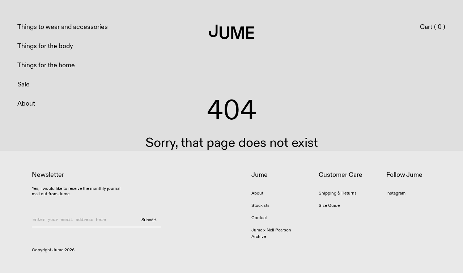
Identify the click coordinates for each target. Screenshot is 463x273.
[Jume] (231, 32)
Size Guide (329, 205)
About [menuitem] (26, 103)
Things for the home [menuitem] (46, 65)
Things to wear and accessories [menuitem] (62, 27)
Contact (259, 218)
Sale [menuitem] (23, 84)
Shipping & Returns (338, 193)
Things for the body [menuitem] (45, 46)
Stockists (260, 205)
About (257, 193)
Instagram (395, 193)
